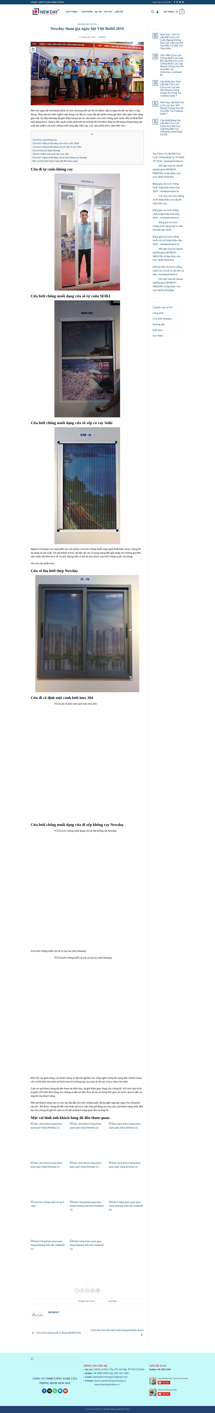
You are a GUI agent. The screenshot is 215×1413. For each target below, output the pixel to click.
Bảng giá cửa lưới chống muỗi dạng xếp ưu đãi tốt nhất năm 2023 (167, 226)
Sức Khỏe (158, 335)
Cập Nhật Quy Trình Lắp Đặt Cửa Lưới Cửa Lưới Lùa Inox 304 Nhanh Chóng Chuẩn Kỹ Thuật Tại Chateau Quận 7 (170, 88)
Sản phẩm (87, 12)
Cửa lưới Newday (162, 318)
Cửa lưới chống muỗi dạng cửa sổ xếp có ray (67, 423)
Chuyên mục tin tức (87, 24)
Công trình (158, 313)
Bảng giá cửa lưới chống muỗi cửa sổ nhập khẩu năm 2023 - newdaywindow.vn (167, 240)
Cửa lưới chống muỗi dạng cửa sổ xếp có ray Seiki (56, 147)
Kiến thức (158, 330)
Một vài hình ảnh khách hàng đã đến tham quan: (55, 161)
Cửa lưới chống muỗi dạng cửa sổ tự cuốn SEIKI (55, 143)
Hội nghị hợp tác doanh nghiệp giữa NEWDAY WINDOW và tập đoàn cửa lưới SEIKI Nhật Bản (168, 171)
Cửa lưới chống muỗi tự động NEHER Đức (58, 1333)
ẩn (92, 134)
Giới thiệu (72, 12)
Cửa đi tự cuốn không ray (44, 140)
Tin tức (108, 12)
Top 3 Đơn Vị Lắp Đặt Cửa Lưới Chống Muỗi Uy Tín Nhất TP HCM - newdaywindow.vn (168, 157)
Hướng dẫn (159, 324)
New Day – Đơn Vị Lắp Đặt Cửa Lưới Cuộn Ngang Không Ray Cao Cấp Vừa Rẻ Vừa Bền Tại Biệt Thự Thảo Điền (171, 41)
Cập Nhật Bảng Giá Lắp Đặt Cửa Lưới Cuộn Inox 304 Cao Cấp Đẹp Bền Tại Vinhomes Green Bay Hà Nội (171, 127)
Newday (102, 37)
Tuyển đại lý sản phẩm (161, 2)
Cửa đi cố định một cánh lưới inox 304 (50, 154)
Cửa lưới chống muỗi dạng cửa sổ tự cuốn (65, 296)
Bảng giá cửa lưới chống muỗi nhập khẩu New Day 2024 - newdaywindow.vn (166, 188)
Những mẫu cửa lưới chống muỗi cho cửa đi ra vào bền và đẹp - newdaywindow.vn (168, 271)
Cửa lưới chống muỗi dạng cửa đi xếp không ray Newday (59, 157)
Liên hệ (119, 12)
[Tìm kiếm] (152, 12)
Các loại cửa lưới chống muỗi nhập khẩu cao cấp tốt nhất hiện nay (168, 200)
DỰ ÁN (98, 12)
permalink (113, 1301)
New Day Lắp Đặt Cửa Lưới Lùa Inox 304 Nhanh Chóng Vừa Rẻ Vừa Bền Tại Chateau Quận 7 (172, 108)
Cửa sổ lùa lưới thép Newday (46, 150)
